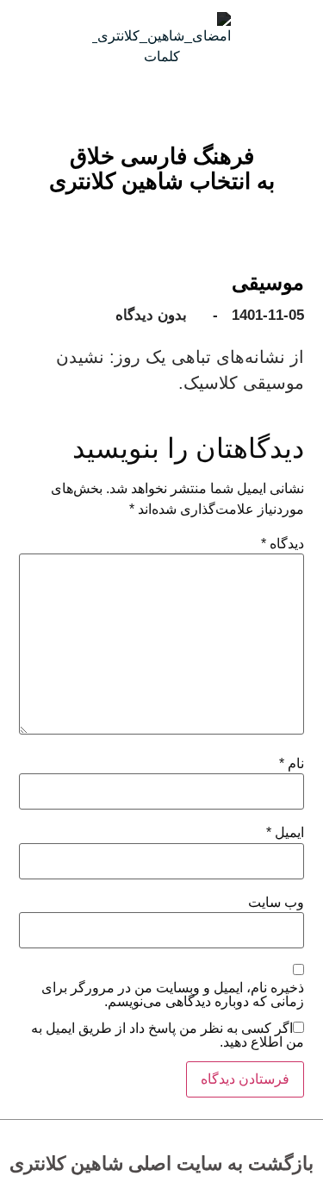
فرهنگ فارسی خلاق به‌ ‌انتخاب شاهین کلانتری (162, 168)
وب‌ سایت (276, 903)
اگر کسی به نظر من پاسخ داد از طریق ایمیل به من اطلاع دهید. (167, 1035)
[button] (174, 202)
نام (291, 764)
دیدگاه (282, 544)
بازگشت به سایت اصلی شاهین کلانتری (161, 1163)
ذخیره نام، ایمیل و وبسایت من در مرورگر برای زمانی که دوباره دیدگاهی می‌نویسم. (172, 995)
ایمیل (285, 833)
